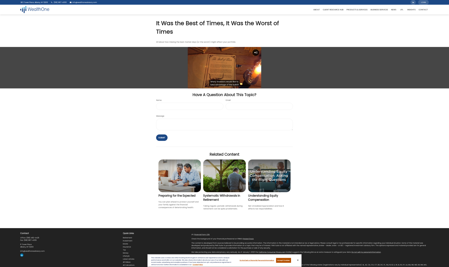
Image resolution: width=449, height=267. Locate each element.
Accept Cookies (283, 260)
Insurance (127, 247)
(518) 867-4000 (60, 2)
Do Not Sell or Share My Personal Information (257, 260)
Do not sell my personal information (366, 252)
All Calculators (128, 265)
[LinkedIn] (413, 2)
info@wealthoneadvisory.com (84, 2)
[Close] (297, 260)
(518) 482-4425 (32, 238)
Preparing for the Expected (177, 196)
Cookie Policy (198, 264)
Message (160, 116)
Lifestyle (126, 256)
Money (125, 253)
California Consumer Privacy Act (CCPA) (275, 252)
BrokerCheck (248, 239)
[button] (316, 9)
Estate (125, 244)
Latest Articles (128, 259)
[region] (224, 260)
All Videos (126, 262)
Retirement (127, 238)
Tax (124, 250)
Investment (127, 241)
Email (228, 100)
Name (159, 100)
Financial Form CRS (202, 234)
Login (423, 2)
